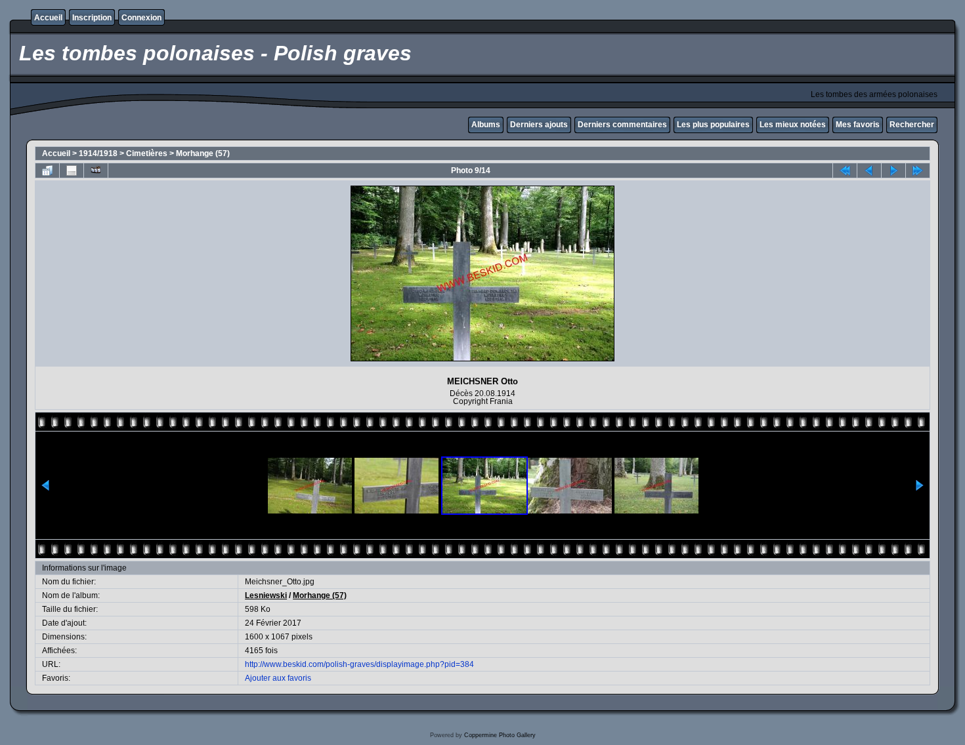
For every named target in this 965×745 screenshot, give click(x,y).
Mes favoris (858, 124)
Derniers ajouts (539, 124)
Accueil (48, 17)
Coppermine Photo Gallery (500, 735)
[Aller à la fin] (918, 170)
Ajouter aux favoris (278, 678)
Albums (485, 124)
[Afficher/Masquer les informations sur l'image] (71, 170)
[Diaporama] (96, 170)
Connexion (141, 17)
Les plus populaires (713, 124)
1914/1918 (98, 153)
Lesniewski (266, 595)
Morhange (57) (203, 153)
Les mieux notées (793, 124)
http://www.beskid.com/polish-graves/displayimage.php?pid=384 (359, 664)
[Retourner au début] (845, 170)
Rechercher (912, 124)
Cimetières (146, 153)
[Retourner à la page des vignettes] (47, 170)
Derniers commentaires (622, 124)
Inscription (92, 17)
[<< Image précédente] (869, 170)
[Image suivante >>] (893, 170)
